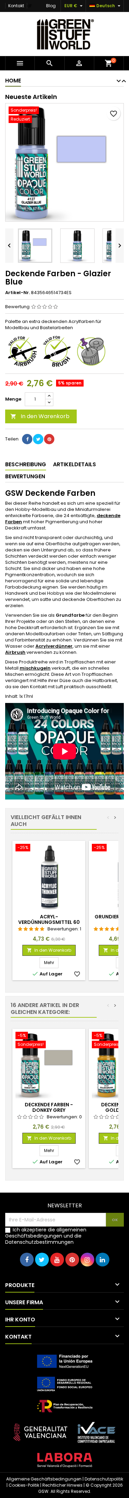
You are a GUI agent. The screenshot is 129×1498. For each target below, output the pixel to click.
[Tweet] (38, 439)
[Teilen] (27, 439)
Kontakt (16, 6)
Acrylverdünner (54, 646)
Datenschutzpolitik (104, 1479)
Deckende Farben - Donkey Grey (49, 1107)
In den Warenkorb (39, 416)
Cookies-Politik (24, 1485)
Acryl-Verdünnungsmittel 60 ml (49, 922)
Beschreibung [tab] (25, 464)
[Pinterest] (49, 439)
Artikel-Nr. (17, 293)
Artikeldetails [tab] (74, 464)
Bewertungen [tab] (25, 476)
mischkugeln (35, 668)
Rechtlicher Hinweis (62, 1485)
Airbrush (15, 652)
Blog (51, 6)
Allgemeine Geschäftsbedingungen (44, 1479)
